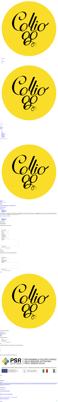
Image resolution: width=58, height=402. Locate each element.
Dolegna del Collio (23, 383)
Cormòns (19, 383)
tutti (1, 401)
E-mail (3, 231)
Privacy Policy (8, 270)
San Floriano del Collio (7, 384)
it (1, 128)
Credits (1, 335)
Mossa (52, 383)
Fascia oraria (3, 234)
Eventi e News (3, 136)
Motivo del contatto (4, 260)
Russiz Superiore (2, 384)
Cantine (3, 132)
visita (3, 211)
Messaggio (3, 261)
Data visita (3, 237)
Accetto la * (7, 270)
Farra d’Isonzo (27, 383)
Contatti (3, 137)
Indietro (1, 201)
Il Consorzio (3, 134)
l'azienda (4, 219)
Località (1, 382)
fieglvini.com (2, 208)
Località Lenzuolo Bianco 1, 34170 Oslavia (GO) (8, 205)
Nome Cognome (4, 257)
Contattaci (1, 334)
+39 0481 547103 (3, 207)
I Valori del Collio (4, 133)
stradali (4, 210)
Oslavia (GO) (55, 383)
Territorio (3, 135)
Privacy (3, 269)
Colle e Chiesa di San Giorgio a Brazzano (13, 383)
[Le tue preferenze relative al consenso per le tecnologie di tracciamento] (56, 400)
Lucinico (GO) (49, 383)
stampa (1, 127)
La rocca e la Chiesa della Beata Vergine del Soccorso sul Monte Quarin (38, 383)
